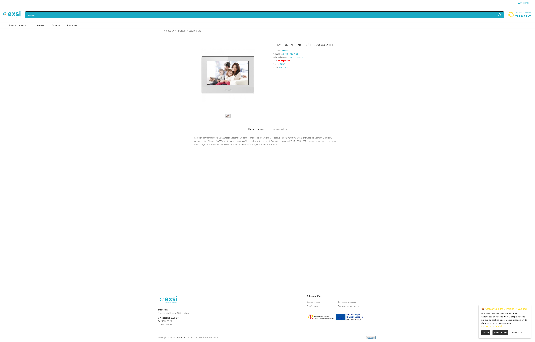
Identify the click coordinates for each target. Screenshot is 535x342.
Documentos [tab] (279, 129)
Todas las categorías (18, 25)
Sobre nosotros (313, 302)
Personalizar (516, 332)
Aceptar (485, 332)
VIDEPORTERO (195, 31)
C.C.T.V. (171, 31)
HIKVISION (181, 31)
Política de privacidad (347, 302)
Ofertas (40, 25)
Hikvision (286, 50)
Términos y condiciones (348, 306)
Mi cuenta (524, 3)
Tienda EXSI (181, 337)
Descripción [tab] (256, 129)
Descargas (72, 25)
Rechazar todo (500, 332)
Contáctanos (312, 306)
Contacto (56, 25)
